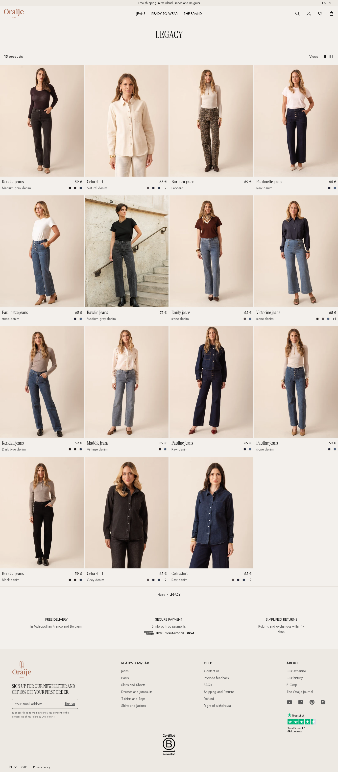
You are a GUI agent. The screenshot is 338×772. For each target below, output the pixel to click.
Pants (125, 677)
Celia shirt (95, 182)
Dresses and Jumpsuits (136, 691)
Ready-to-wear (164, 13)
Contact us (211, 670)
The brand (193, 13)
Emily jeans (180, 312)
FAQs (208, 684)
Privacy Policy (41, 767)
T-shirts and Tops (133, 698)
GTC (24, 767)
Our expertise (296, 670)
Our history (295, 677)
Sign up (70, 703)
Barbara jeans (182, 182)
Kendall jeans (13, 182)
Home (161, 594)
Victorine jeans (268, 312)
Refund (209, 698)
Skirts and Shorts (133, 684)
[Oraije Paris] (14, 13)
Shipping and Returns (219, 691)
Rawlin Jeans (97, 312)
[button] (297, 13)
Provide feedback (216, 677)
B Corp (292, 684)
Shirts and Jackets (133, 705)
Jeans (140, 13)
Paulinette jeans (269, 182)
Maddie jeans (97, 443)
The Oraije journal (300, 691)
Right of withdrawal (218, 705)
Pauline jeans (182, 443)
